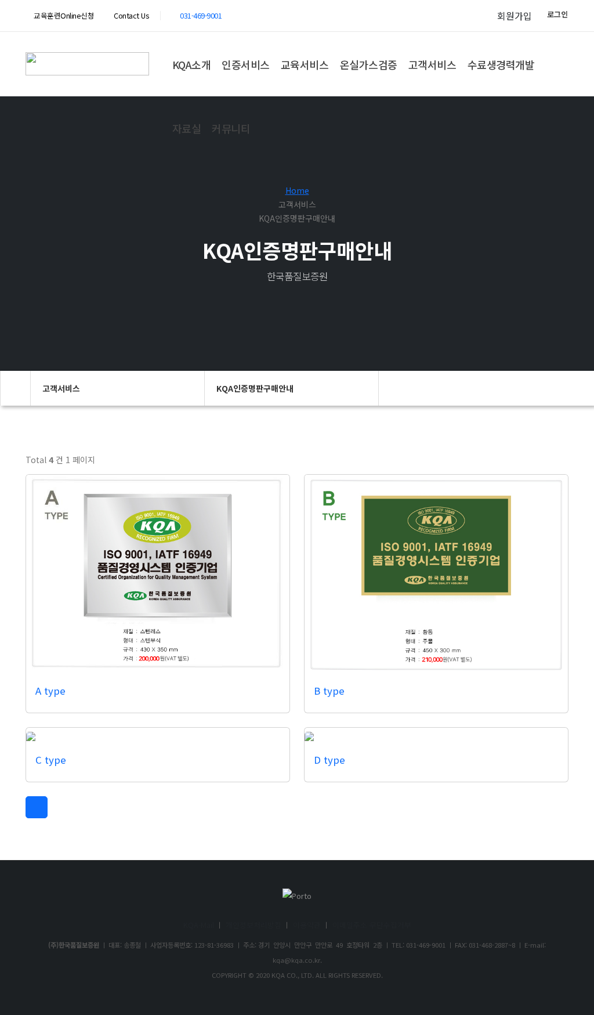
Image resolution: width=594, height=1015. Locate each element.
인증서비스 (246, 64)
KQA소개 (191, 64)
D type (329, 760)
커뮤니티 (231, 128)
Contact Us (130, 15)
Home (297, 190)
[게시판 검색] (557, 463)
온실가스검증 (368, 64)
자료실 (186, 128)
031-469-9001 (201, 15)
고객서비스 (432, 64)
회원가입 (514, 16)
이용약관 (307, 924)
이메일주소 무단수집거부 (371, 924)
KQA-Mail (198, 924)
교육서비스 (305, 64)
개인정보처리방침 (253, 924)
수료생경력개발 (501, 64)
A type (50, 691)
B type (329, 691)
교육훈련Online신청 (63, 15)
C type (50, 760)
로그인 (557, 14)
